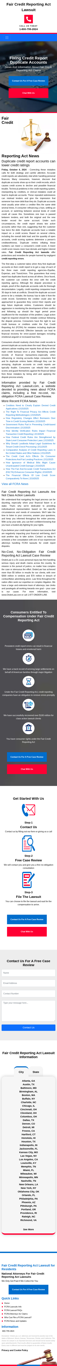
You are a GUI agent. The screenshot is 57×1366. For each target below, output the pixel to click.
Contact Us (28, 1027)
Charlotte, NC (28, 1102)
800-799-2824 (8, 1331)
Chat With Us (28, 93)
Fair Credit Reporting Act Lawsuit (28, 7)
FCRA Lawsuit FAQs (13, 1310)
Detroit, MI (28, 1127)
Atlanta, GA (28, 1081)
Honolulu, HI (28, 1138)
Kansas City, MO (28, 1152)
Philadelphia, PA (28, 1198)
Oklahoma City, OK (28, 1191)
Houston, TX (28, 1141)
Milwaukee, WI (28, 1173)
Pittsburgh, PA (28, 1206)
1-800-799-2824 (28, 29)
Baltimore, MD (29, 1088)
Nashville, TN (28, 1181)
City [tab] (21, 1072)
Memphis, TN (28, 1166)
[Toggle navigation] (7, 37)
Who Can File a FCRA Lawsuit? (18, 1317)
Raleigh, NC (28, 1216)
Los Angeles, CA (28, 1159)
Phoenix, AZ (28, 1202)
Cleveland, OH (28, 1113)
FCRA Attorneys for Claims (16, 1314)
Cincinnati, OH (28, 1109)
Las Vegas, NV (28, 1156)
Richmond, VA (28, 1220)
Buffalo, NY (28, 1098)
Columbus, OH (28, 1116)
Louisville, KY (28, 1163)
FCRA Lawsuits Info (12, 1307)
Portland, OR (28, 1209)
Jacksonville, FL (28, 1148)
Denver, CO (28, 1123)
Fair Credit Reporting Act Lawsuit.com (28, 384)
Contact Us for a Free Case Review (28, 81)
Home (7, 1303)
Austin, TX (28, 1084)
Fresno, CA (28, 1131)
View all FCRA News (15, 484)
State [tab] (36, 1072)
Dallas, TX (28, 1120)
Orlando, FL (28, 1195)
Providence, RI (28, 1213)
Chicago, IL (28, 1106)
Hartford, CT (29, 1134)
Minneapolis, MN (28, 1177)
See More (28, 1229)
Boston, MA (28, 1095)
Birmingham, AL (28, 1091)
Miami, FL (28, 1170)
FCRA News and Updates (15, 1321)
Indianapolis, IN (28, 1145)
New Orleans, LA (28, 1184)
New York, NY (28, 1188)
